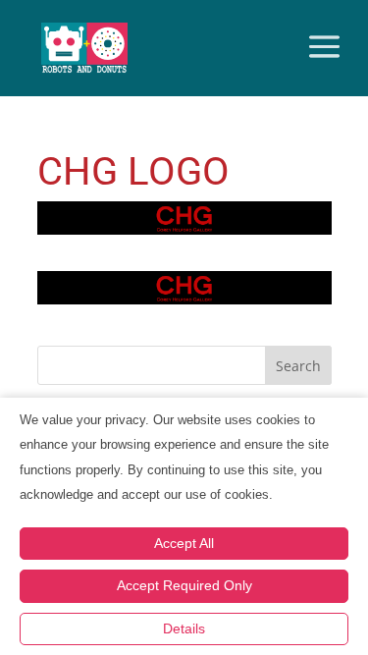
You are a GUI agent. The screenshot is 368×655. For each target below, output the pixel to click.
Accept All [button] (184, 543)
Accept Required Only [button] (184, 585)
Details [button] (184, 628)
